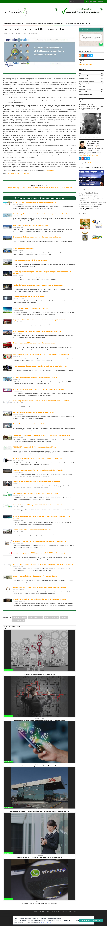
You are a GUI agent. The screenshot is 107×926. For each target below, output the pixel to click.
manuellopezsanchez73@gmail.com (88, 155)
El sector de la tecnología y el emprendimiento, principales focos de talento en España (39, 720)
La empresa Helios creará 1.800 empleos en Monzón (31, 308)
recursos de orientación (18, 620)
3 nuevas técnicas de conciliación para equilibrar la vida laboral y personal (39, 588)
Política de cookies (69, 911)
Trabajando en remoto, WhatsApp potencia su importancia (39, 903)
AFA (101, 204)
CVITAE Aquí (91, 163)
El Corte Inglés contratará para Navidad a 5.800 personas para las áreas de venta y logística (42, 272)
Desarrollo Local (79, 23)
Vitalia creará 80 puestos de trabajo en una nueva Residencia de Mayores (38, 389)
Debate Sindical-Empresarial (19, 617)
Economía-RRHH (59, 23)
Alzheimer (82, 195)
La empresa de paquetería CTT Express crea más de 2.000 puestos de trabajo (39, 553)
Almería (96, 204)
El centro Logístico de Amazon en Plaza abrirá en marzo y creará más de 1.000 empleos (43, 214)
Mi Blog (88, 23)
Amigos (85, 208)
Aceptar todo (67, 920)
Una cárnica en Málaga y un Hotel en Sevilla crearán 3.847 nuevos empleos (39, 599)
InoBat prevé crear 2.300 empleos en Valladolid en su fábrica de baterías (38, 470)
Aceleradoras (82, 204)
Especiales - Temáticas (91, 84)
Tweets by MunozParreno (85, 64)
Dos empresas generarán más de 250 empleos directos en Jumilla (35, 493)
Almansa (100, 208)
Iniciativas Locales (38, 617)
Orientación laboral (31, 23)
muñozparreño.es (99, 147)
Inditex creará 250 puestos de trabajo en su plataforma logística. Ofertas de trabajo (41, 435)
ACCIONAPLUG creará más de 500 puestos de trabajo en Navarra (35, 447)
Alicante (95, 197)
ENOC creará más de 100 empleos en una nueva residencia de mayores (37, 505)
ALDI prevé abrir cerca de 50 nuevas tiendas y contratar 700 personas (37, 331)
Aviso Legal (57, 911)
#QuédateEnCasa (91, 193)
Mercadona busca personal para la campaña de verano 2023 (34, 412)
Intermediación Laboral (45, 23)
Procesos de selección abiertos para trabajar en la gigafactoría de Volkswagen (40, 366)
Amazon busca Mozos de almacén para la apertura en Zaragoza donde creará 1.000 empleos (41, 517)
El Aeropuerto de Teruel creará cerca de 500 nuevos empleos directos (37, 237)
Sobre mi (93, 1)
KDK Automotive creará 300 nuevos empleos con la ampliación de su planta (39, 541)
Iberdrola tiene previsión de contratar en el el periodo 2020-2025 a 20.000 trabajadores (43, 564)
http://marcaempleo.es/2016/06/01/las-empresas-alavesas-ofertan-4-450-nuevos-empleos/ (39, 188)
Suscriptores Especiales (91, 94)
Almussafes (81, 193)
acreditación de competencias (86, 197)
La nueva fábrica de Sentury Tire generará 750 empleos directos (35, 576)
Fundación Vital (25, 173)
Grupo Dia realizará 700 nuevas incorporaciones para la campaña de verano (39, 320)
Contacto (100, 1)
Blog (91, 73)
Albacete (82, 199)
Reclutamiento (64, 617)
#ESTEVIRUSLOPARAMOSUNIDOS (92, 202)
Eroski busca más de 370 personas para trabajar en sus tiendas (34, 343)
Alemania (90, 204)
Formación (69, 23)
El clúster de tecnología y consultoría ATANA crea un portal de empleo (37, 458)
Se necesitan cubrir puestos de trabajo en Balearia (30, 424)
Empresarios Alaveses (14, 173)
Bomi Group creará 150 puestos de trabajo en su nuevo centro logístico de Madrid (41, 401)
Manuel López (34, 33)
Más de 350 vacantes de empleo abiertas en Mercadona (32, 530)
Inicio (87, 1)
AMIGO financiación (94, 195)
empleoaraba (50, 170)
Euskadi (30, 617)
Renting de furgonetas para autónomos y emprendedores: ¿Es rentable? (38, 285)
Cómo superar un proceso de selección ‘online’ (29, 297)
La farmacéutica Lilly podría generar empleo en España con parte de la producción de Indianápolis (39, 811)
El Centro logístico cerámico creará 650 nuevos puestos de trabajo (35, 378)
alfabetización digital (90, 198)
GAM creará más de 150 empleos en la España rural (30, 225)
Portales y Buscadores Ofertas (51, 617)
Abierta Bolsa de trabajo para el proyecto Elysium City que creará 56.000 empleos (41, 354)
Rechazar (78, 920)
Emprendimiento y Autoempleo (13, 23)
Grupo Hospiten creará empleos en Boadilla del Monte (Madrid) (35, 202)
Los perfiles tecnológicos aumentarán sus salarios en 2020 (39, 766)
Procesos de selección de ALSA (23, 249)
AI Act (87, 195)
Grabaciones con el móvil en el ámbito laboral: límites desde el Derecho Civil (39, 857)
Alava (86, 204)
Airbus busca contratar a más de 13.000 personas (30, 260)
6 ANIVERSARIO (93, 208)
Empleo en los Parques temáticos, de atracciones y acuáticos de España (37, 482)
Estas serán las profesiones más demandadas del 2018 (39, 674)
